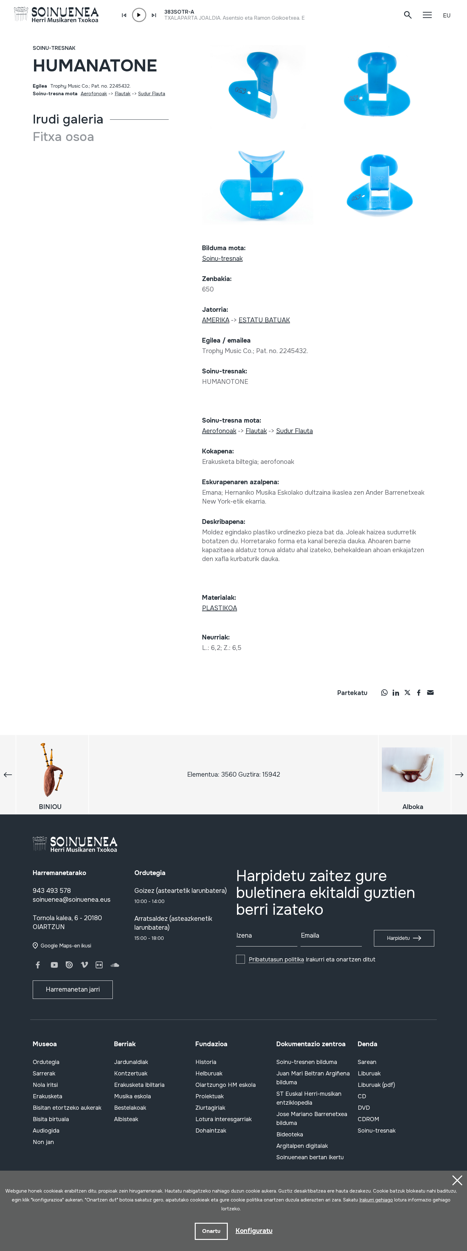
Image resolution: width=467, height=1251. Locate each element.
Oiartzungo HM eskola (225, 1084)
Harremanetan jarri (73, 989)
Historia (205, 1062)
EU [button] (446, 15)
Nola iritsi (45, 1084)
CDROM (368, 1119)
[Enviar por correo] (430, 692)
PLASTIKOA (219, 608)
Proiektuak (209, 1096)
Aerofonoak (94, 93)
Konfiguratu (254, 1231)
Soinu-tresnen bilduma (306, 1062)
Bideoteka (289, 1134)
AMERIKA (215, 320)
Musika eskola (132, 1096)
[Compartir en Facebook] (419, 692)
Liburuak (369, 1073)
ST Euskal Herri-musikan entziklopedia (309, 1098)
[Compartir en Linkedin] (396, 692)
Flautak (123, 93)
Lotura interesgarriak (223, 1119)
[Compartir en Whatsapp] (384, 692)
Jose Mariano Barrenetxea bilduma (311, 1119)
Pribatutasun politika (276, 959)
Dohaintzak (210, 1130)
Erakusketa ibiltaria (139, 1084)
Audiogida (46, 1130)
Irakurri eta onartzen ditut (312, 959)
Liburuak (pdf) (376, 1084)
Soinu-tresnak (54, 48)
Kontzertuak (130, 1073)
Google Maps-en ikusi (66, 945)
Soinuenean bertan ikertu (310, 1157)
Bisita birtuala (51, 1119)
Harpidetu (398, 938)
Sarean (367, 1062)
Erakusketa (47, 1096)
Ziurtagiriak (210, 1107)
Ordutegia (46, 1062)
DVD (364, 1107)
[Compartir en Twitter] (407, 692)
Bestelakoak (130, 1107)
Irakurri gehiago (376, 1200)
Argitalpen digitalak (302, 1145)
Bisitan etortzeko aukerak (67, 1107)
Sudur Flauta (151, 93)
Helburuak (208, 1073)
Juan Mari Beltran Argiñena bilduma (313, 1078)
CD (362, 1096)
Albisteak (126, 1119)
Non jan (43, 1142)
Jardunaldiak (131, 1062)
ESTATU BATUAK (264, 320)
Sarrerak (44, 1073)
